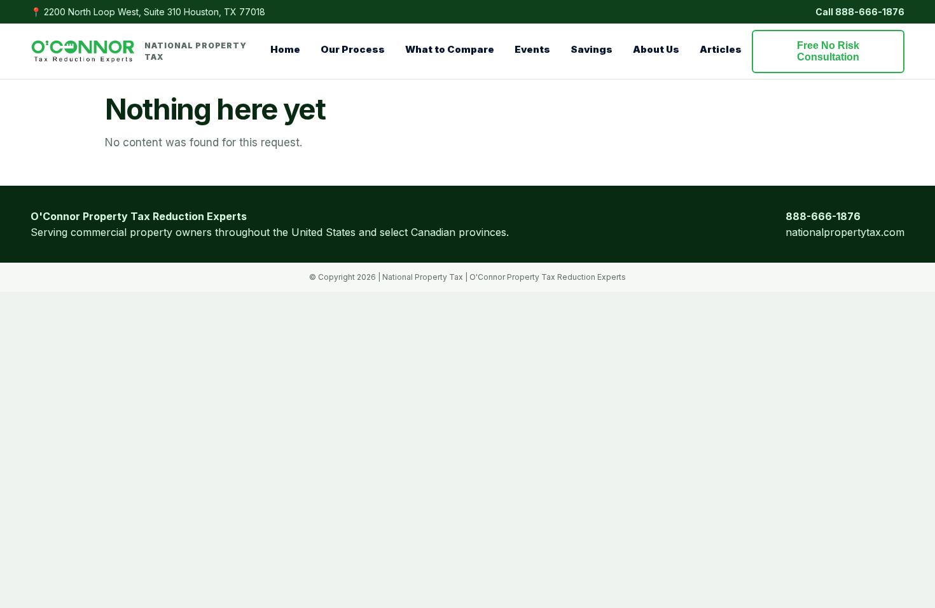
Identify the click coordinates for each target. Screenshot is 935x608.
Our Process (353, 49)
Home (285, 49)
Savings (592, 49)
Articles (721, 49)
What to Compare (449, 49)
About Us (656, 49)
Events (532, 49)
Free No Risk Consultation (828, 51)
